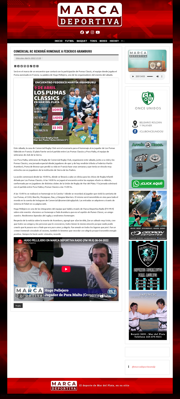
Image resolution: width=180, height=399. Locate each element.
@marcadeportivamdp (143, 366)
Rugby (18, 305)
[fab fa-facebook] (82, 32)
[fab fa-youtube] (98, 32)
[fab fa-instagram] (92, 32)
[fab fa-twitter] (87, 32)
